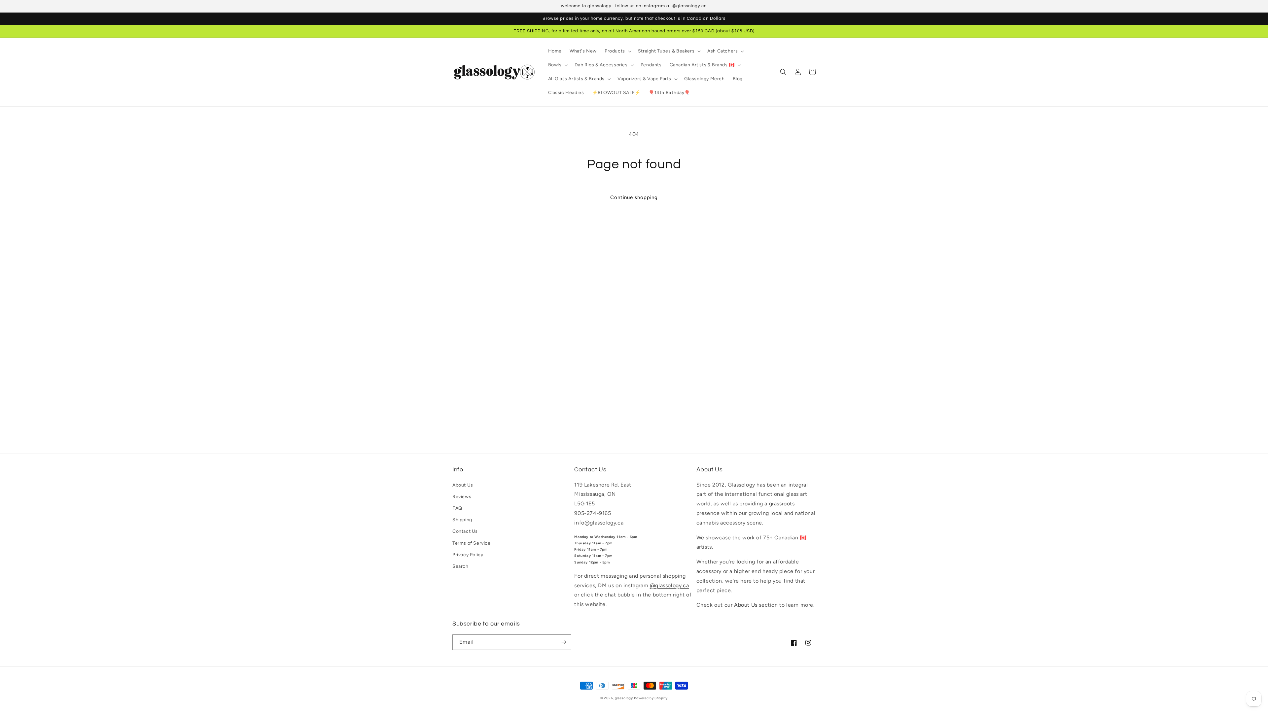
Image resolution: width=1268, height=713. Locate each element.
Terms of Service (471, 543)
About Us (462, 485)
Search (460, 566)
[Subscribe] (563, 642)
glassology (624, 698)
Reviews (461, 496)
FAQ (457, 508)
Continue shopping (634, 197)
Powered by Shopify (651, 698)
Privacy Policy (467, 555)
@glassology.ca (669, 585)
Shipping (462, 520)
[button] (617, 51)
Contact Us (465, 531)
